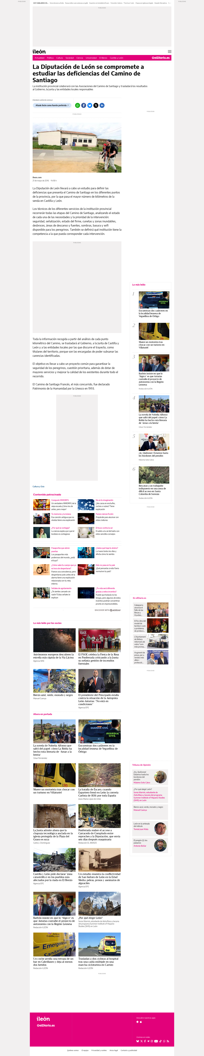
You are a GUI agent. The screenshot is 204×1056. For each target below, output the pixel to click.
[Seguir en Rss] (168, 1041)
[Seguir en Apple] (141, 1022)
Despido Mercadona (160, 3)
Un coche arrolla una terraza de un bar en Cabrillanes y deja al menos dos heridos (53, 961)
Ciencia (79, 58)
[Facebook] (83, 105)
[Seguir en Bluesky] (137, 1041)
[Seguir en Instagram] (152, 1041)
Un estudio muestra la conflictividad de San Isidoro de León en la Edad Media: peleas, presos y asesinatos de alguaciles (99, 878)
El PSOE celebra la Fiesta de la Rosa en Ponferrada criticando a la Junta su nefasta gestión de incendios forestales (98, 659)
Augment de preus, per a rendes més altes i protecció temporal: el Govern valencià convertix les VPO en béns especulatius (139, 657)
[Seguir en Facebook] (145, 1041)
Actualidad (39, 58)
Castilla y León (116, 58)
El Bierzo (103, 58)
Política (50, 58)
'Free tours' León (129, 3)
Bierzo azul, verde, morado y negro (53, 695)
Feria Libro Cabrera (116, 3)
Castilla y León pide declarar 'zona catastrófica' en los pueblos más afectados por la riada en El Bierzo (52, 877)
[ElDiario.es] (161, 58)
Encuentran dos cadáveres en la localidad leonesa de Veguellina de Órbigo (98, 748)
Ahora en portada (42, 714)
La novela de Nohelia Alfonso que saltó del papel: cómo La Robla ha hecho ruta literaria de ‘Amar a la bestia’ (52, 750)
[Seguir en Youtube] (156, 1041)
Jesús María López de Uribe (89, 799)
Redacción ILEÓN (40, 927)
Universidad (91, 58)
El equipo (85, 1050)
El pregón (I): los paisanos (140, 841)
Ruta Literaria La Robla (57, 3)
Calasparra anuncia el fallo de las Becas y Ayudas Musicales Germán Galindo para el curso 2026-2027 (139, 610)
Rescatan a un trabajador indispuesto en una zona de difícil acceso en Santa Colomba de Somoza (152, 489)
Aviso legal (114, 1050)
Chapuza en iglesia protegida (144, 3)
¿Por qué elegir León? (90, 918)
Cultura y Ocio (38, 486)
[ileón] (52, 1019)
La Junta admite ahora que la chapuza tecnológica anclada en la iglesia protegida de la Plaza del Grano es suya (53, 835)
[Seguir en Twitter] (141, 1041)
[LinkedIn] (102, 105)
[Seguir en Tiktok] (160, 1041)
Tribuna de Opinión (141, 765)
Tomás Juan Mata (141, 829)
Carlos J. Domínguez (41, 843)
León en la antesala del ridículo (142, 824)
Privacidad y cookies (99, 1050)
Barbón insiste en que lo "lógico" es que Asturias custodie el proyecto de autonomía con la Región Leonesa (151, 379)
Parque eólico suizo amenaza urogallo (76, 3)
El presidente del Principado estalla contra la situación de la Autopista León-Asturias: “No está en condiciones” (98, 699)
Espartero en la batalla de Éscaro (99, 3)
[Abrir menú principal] (169, 51)
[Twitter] (95, 105)
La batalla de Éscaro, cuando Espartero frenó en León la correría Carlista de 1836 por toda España (98, 792)
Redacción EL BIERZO (87, 843)
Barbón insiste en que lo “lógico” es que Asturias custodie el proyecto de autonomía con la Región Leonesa (54, 921)
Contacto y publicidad (129, 1050)
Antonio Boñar (140, 846)
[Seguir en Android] (137, 1022)
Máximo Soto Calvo (146, 460)
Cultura (59, 58)
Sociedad (70, 58)
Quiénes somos (73, 1050)
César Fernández (40, 758)
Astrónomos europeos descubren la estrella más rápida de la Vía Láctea (53, 656)
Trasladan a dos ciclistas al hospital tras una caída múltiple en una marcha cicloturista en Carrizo (98, 961)
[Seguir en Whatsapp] (164, 1041)
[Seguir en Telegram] (148, 1041)
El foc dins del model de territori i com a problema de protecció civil (140, 626)
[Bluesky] (89, 105)
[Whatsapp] (77, 105)
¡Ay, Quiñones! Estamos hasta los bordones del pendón (153, 454)
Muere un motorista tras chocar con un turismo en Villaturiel (54, 791)
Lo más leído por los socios (47, 623)
